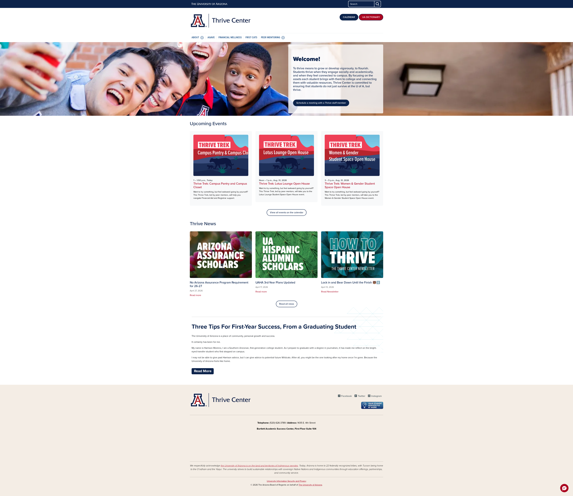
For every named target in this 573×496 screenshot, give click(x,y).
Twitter (361, 396)
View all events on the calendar (286, 212)
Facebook (346, 396)
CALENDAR (349, 17)
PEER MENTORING (270, 37)
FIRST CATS (251, 37)
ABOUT (195, 37)
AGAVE (211, 37)
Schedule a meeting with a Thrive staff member (321, 102)
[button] (564, 488)
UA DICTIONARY (371, 17)
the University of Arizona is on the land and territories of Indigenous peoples (259, 465)
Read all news (286, 303)
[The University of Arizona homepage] (209, 4)
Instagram (376, 396)
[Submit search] (377, 4)
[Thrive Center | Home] (221, 21)
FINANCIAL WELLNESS (230, 37)
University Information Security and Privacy (286, 481)
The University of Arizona (310, 485)
